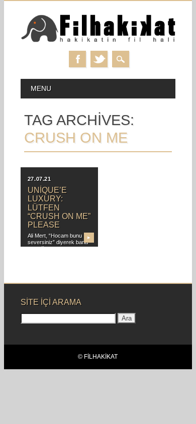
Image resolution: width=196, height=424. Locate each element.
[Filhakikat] (98, 40)
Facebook (77, 59)
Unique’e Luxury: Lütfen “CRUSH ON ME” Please (59, 207)
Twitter (99, 59)
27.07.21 (39, 179)
